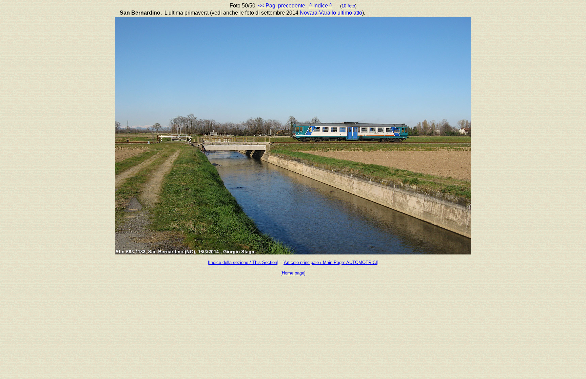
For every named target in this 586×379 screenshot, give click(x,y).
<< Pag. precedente (281, 5)
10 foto (348, 5)
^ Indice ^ (320, 5)
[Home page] (293, 273)
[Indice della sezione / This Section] (243, 262)
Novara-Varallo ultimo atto (331, 13)
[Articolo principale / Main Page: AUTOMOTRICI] (330, 262)
